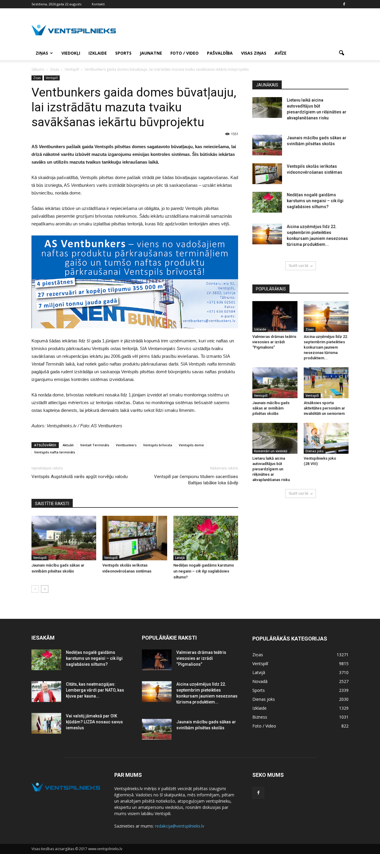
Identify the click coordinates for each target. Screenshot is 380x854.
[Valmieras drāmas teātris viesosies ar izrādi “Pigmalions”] (274, 316)
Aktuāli (68, 445)
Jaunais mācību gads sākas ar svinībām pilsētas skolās (270, 408)
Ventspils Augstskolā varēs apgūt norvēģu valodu (79, 476)
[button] (341, 53)
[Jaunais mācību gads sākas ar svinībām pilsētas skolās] (63, 538)
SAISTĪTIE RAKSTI (52, 503)
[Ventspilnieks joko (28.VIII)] (326, 438)
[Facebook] (344, 4)
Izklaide (97, 53)
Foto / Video (184, 53)
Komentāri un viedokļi (270, 451)
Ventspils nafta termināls (54, 452)
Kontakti (98, 4)
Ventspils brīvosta (157, 445)
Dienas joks (314, 451)
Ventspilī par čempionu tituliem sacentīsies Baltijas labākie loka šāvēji (196, 479)
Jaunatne (151, 53)
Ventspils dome (191, 445)
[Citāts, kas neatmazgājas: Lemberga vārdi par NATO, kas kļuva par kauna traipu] (46, 691)
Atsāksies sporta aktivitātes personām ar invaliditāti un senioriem (324, 408)
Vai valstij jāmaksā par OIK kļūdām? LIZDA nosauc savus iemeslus (94, 722)
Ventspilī (52, 78)
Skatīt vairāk (298, 265)
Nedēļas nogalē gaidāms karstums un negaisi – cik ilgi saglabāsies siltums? (203, 571)
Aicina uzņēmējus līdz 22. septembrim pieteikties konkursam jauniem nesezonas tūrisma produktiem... (326, 347)
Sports (123, 53)
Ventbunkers (126, 445)
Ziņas (42, 53)
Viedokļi (70, 53)
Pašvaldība (220, 53)
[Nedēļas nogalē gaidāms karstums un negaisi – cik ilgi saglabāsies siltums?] (205, 538)
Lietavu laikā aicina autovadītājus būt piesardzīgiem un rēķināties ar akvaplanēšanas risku (271, 469)
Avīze (280, 53)
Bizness (259, 717)
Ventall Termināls (94, 445)
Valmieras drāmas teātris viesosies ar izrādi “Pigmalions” (274, 341)
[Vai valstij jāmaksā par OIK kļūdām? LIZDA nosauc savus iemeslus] (46, 723)
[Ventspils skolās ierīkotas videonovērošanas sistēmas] (134, 538)
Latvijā (180, 558)
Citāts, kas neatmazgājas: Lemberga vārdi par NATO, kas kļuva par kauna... (95, 690)
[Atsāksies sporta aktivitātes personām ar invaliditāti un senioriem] (326, 382)
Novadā (259, 681)
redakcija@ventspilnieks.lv (179, 826)
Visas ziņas (253, 53)
